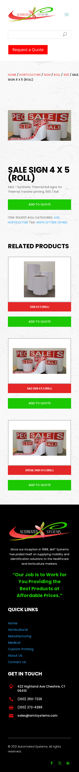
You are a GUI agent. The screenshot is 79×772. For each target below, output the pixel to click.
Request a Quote (28, 49)
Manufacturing (19, 636)
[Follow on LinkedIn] (68, 763)
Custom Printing (20, 649)
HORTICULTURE (30, 75)
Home (12, 75)
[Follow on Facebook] (51, 763)
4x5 (66, 75)
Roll (57, 75)
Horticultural (18, 629)
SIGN (47, 75)
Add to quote (40, 204)
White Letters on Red (51, 222)
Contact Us (17, 662)
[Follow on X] (60, 763)
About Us (15, 655)
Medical (14, 642)
